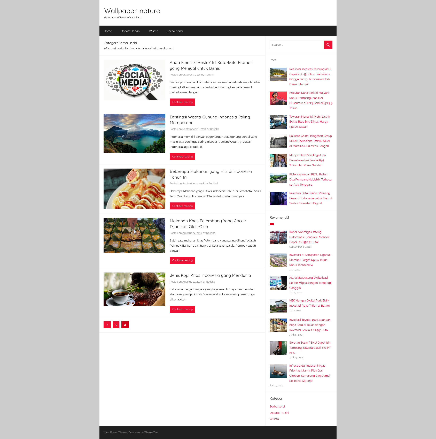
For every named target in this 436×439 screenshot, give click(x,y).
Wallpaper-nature (132, 10)
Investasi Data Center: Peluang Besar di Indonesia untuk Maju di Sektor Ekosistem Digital (310, 198)
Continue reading (182, 102)
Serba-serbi (175, 31)
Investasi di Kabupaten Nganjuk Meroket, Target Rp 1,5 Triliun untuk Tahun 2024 (310, 260)
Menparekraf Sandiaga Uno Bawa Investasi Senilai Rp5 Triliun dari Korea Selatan (307, 160)
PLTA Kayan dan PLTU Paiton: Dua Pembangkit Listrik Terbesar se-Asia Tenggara (310, 179)
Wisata (153, 31)
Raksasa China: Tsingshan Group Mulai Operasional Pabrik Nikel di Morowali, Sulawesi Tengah (310, 141)
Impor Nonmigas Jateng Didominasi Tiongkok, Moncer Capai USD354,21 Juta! (309, 237)
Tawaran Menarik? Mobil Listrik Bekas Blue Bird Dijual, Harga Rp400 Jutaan (309, 121)
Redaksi (209, 74)
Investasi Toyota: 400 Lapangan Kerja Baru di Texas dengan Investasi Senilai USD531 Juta (310, 325)
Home (108, 31)
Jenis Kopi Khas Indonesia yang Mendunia (210, 275)
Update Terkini (130, 31)
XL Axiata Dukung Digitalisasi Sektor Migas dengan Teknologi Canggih (310, 283)
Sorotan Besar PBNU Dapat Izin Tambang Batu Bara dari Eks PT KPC (310, 347)
